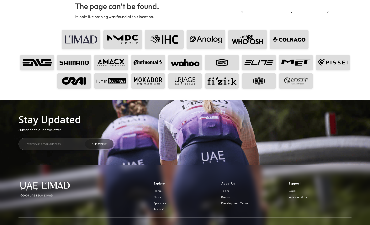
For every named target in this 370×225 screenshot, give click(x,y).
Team (235, 12)
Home (221, 12)
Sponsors (282, 12)
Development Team (312, 12)
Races (253, 12)
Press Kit (160, 209)
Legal (292, 191)
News (266, 12)
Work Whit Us (298, 197)
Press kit (341, 12)
